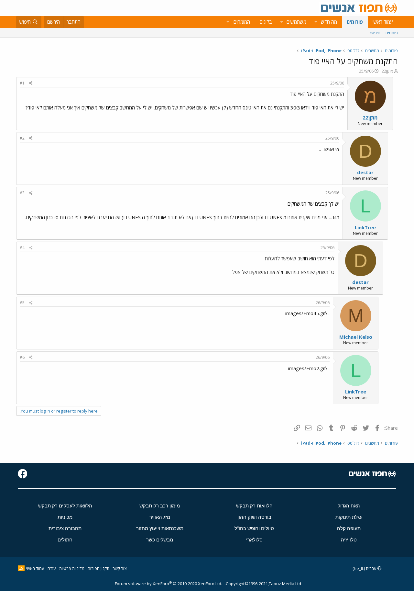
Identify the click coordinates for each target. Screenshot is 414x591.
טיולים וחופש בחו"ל (254, 528)
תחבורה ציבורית (65, 528)
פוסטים (392, 33)
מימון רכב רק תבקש (159, 505)
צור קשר (119, 568)
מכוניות (65, 517)
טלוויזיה (349, 539)
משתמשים (296, 21)
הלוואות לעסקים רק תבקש (65, 505)
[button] (315, 22)
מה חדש (329, 21)
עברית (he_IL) (365, 568)
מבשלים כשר (159, 539)
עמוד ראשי (383, 21)
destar (365, 172)
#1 (22, 83)
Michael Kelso (355, 337)
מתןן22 (387, 71)
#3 (22, 193)
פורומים (355, 21)
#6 (22, 357)
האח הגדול (349, 505)
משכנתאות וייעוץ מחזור (159, 528)
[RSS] (21, 568)
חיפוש (375, 33)
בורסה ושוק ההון (254, 517)
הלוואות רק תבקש (254, 505)
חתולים (65, 539)
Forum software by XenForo (168, 583)
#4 (22, 247)
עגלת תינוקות (349, 517)
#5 (22, 302)
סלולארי (254, 539)
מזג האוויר (159, 517)
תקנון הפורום (98, 568)
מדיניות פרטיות (71, 568)
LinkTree (365, 227)
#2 (22, 138)
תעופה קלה (349, 528)
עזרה (52, 568)
